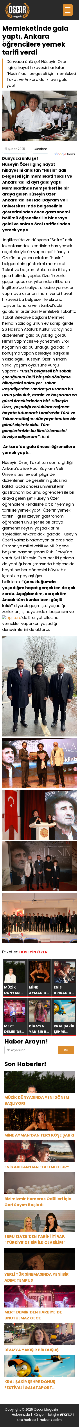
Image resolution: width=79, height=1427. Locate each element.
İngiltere (13, 617)
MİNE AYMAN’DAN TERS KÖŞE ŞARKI (39, 1135)
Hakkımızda (21, 1414)
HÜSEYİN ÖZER (33, 952)
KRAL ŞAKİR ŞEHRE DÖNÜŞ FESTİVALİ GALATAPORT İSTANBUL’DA (29, 1385)
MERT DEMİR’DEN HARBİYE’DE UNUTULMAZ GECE (33, 1315)
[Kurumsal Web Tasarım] (67, 1414)
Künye (39, 1414)
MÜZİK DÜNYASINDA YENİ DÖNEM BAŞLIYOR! (36, 1100)
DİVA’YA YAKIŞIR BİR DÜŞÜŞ (31, 1350)
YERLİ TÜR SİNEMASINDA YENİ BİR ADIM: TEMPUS (36, 1277)
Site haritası (26, 1419)
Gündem (40, 149)
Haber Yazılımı (51, 1419)
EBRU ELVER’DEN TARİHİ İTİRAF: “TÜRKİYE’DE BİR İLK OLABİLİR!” (35, 1239)
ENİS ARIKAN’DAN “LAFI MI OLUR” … (38, 1167)
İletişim (53, 1414)
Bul (66, 1050)
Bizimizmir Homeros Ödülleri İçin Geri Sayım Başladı (37, 1201)
